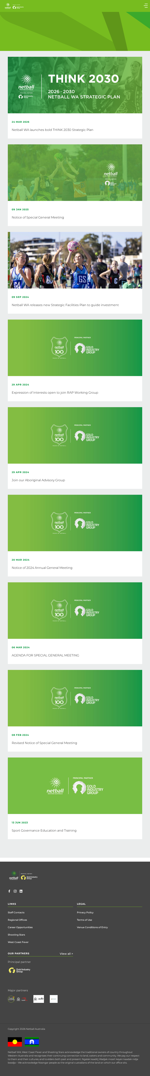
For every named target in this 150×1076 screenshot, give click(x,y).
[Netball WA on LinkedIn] (21, 891)
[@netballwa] (15, 891)
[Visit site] (23, 973)
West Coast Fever (18, 942)
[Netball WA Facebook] (9, 891)
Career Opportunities (20, 927)
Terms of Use (84, 919)
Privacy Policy (85, 912)
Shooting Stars (16, 934)
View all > (66, 953)
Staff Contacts (16, 912)
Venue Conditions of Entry (92, 927)
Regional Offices (17, 919)
